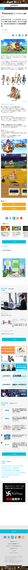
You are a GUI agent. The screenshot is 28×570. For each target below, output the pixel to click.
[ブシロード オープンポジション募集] (14, 13)
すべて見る (14, 241)
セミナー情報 (23, 8)
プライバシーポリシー (14, 553)
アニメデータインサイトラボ (17, 465)
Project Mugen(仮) (16, 470)
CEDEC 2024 (16, 468)
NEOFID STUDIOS (5, 477)
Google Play (14, 208)
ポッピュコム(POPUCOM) (6, 470)
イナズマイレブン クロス (6, 465)
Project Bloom (22, 472)
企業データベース (9, 8)
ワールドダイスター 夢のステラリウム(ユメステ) (10, 474)
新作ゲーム (4, 17)
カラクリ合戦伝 (4, 29)
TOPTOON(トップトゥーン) (7, 468)
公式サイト (14, 204)
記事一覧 (2, 8)
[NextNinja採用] (14, 492)
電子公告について (14, 548)
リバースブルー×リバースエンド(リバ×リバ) (10, 472)
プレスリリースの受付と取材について (14, 546)
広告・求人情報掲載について (14, 543)
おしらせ (14, 550)
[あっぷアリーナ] (14, 267)
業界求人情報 (16, 8)
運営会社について (14, 541)
